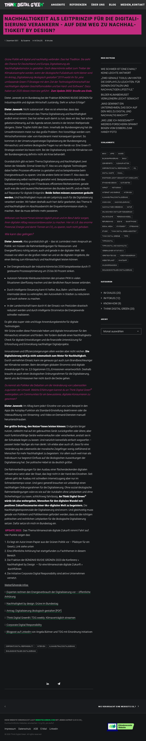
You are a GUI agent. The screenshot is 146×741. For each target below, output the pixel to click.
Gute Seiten (125, 183)
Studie (105, 231)
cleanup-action (122, 163)
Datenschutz (24, 728)
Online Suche (107, 217)
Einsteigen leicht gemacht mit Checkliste (120, 178)
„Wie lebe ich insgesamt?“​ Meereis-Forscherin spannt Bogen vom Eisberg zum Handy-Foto (119, 126)
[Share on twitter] (40, 683)
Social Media (107, 226)
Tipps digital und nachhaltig (114, 246)
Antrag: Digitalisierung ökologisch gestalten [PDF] (34, 610)
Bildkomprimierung (110, 158)
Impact (105, 188)
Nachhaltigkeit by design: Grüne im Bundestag (32, 603)
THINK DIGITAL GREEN (116, 308)
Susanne (26, 41)
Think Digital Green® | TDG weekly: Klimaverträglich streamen (41, 617)
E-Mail (120, 173)
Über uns (98, 4)
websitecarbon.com (45, 720)
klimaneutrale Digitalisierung (62, 646)
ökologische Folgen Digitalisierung (21, 651)
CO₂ (135, 168)
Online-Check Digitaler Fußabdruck (117, 212)
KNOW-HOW (110, 303)
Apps (112, 154)
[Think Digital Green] (24, 5)
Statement (121, 226)
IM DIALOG (38, 41)
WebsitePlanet (108, 260)
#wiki (104, 154)
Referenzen (78, 4)
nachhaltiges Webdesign (112, 207)
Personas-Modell (124, 217)
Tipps (126, 236)
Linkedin (53, 728)
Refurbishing (107, 222)
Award (120, 154)
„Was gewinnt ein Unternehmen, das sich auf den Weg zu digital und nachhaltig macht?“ (119, 109)
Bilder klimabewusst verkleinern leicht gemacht (120, 96)
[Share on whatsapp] (51, 683)
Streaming (133, 226)
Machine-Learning (122, 202)
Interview (41, 646)
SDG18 (119, 222)
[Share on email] (59, 683)
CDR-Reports (107, 163)
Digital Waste (108, 173)
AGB (36, 728)
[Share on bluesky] (55, 683)
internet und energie (111, 192)
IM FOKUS (109, 298)
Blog (112, 4)
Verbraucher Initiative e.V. (113, 251)
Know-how (106, 202)
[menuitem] (59, 4)
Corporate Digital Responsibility (24, 624)
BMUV (124, 158)
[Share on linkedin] (47, 683)
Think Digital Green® (111, 236)
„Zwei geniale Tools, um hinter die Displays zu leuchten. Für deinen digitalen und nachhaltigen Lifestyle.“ (121, 83)
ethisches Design (109, 183)
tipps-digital (107, 241)
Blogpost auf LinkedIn (19, 631)
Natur (129, 207)
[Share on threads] (44, 683)
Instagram (116, 188)
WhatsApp (122, 260)
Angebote (58, 4)
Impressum (10, 728)
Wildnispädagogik (109, 265)
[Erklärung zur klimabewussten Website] (120, 727)
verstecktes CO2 (109, 256)
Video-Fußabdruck (127, 256)
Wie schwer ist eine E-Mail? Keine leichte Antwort (118, 70)
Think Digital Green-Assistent (124, 231)
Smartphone (131, 222)
